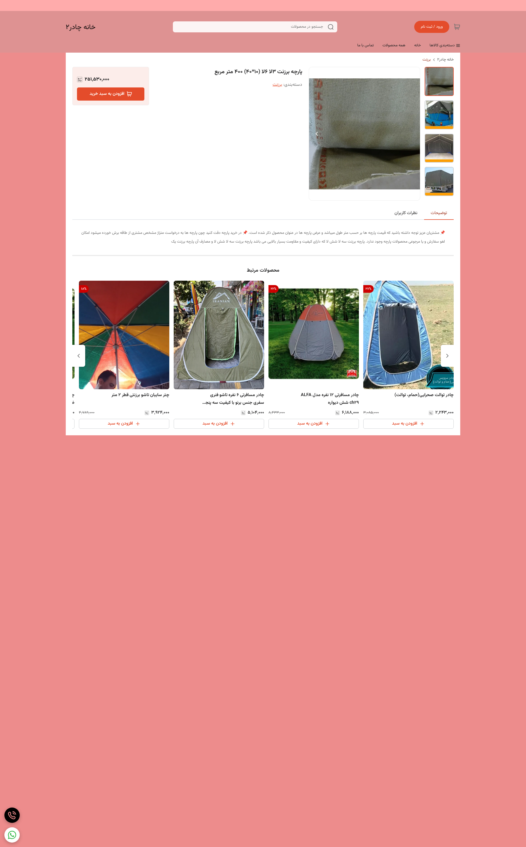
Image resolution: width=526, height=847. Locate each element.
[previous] (447, 356)
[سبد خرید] (457, 27)
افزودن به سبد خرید (107, 93)
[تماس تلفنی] (12, 815)
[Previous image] (316, 133)
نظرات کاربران (406, 213)
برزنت (426, 59)
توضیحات (439, 213)
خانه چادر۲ (81, 27)
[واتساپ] (12, 835)
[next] (78, 356)
